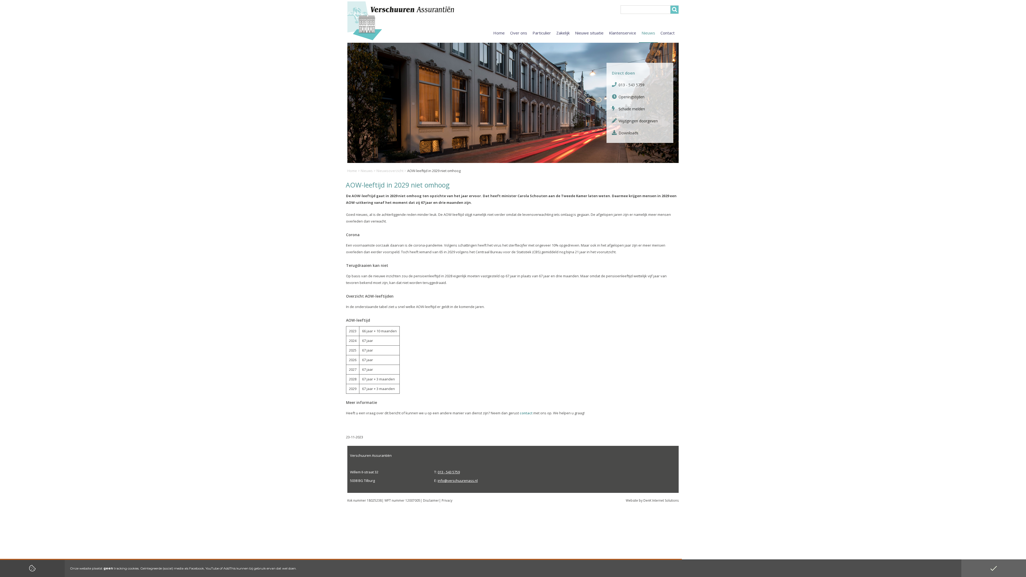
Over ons (518, 33)
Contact (667, 33)
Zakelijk (563, 33)
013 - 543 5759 (631, 84)
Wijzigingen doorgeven (638, 120)
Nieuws (367, 170)
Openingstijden (631, 96)
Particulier (542, 33)
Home (352, 170)
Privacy (447, 500)
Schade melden (632, 108)
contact (526, 413)
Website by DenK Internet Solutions (652, 500)
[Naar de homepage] (414, 20)
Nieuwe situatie (589, 33)
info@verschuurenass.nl (458, 480)
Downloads (628, 132)
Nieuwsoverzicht (389, 170)
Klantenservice (622, 33)
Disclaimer (431, 500)
